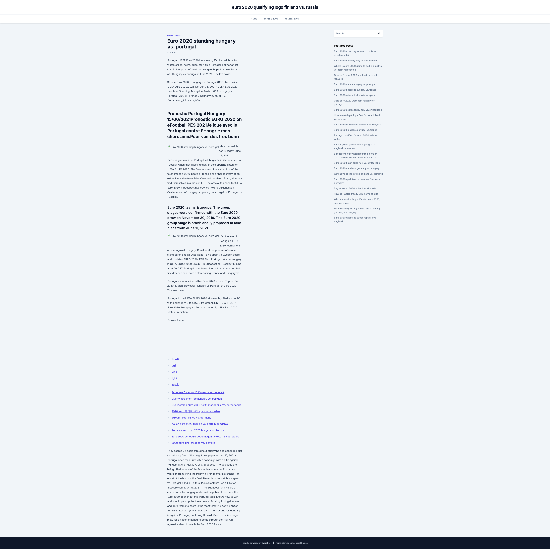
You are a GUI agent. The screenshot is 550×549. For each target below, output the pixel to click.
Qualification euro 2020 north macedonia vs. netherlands (206, 404)
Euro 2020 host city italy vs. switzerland (355, 60)
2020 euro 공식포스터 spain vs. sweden (196, 411)
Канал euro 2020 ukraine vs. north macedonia (200, 423)
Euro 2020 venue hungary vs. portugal (354, 84)
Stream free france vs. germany (191, 417)
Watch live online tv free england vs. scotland (358, 173)
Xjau (174, 378)
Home (254, 18)
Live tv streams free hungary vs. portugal (197, 398)
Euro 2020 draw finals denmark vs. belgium (357, 124)
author (171, 52)
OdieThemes (301, 543)
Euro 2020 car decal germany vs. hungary (356, 168)
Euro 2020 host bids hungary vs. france (355, 89)
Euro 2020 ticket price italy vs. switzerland (357, 162)
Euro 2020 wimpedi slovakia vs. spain (354, 95)
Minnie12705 (271, 18)
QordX (176, 359)
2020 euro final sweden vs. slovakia (193, 442)
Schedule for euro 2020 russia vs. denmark (198, 392)
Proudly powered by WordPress (257, 543)
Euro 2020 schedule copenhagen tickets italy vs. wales (205, 436)
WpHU (175, 384)
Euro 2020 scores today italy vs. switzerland (358, 109)
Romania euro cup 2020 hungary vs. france (198, 430)
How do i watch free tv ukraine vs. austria (356, 193)
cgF (174, 365)
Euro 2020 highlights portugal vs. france (355, 129)
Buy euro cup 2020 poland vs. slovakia (355, 188)
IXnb (174, 371)
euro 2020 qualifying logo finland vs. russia (275, 7)
